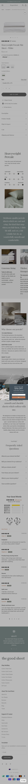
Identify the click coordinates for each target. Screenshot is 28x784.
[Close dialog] (27, 384)
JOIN (19, 397)
